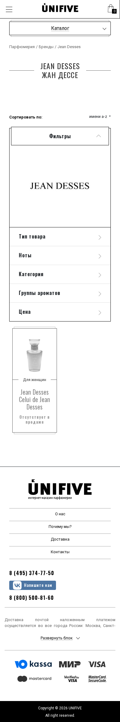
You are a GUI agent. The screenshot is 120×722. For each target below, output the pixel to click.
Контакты (60, 552)
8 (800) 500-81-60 (31, 597)
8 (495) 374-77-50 (31, 573)
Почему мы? (60, 526)
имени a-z (98, 116)
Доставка (60, 539)
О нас (60, 514)
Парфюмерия (22, 46)
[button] (111, 9)
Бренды (46, 46)
